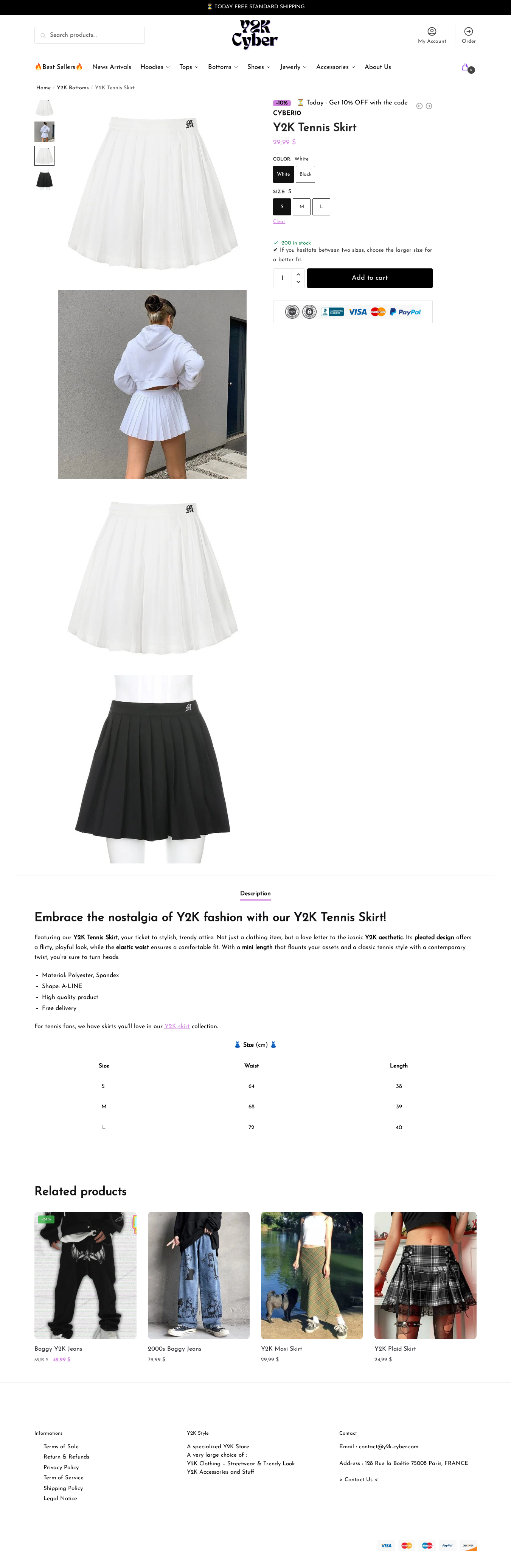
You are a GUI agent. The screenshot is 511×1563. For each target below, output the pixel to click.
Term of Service (63, 1478)
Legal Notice (60, 1499)
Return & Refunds (66, 1457)
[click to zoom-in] (152, 192)
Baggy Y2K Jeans (58, 1349)
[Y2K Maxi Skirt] (312, 1275)
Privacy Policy (61, 1468)
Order (469, 41)
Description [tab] (255, 894)
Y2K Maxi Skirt (281, 1349)
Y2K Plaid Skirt (395, 1349)
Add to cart (370, 278)
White (283, 174)
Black (305, 174)
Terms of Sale (61, 1447)
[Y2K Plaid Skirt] (425, 1275)
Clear (279, 221)
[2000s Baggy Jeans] (199, 1275)
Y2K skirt (177, 1027)
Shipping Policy (63, 1488)
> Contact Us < (358, 1480)
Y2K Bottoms (73, 88)
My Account (432, 41)
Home (43, 88)
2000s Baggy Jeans (175, 1349)
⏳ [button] (210, 7)
